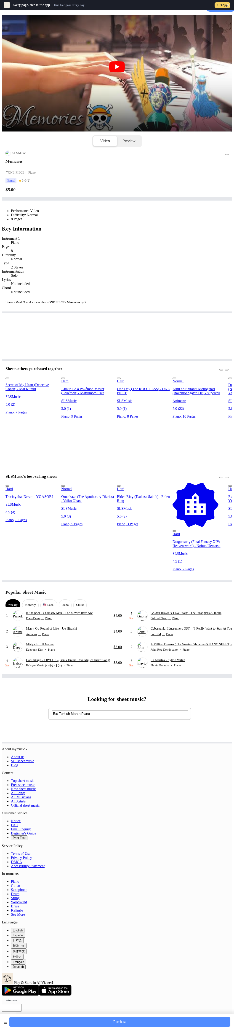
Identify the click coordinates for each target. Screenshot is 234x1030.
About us (17, 757)
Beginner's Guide (23, 833)
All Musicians (21, 797)
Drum (15, 894)
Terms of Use (20, 854)
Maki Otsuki (23, 302)
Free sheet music (23, 785)
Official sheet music (25, 805)
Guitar (15, 886)
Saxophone (19, 890)
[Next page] (225, 592)
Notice (16, 821)
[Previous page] (217, 592)
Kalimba (17, 910)
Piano (15, 881)
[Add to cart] (5, 1023)
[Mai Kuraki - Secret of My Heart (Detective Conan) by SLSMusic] (31, 377)
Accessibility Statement (28, 866)
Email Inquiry (21, 829)
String (15, 898)
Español (18, 935)
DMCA (16, 862)
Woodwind (19, 902)
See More (18, 914)
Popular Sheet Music (25, 592)
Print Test (19, 838)
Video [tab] (105, 141)
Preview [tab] (129, 141)
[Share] (227, 154)
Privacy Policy (21, 858)
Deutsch (18, 966)
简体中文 (19, 951)
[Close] (228, 5)
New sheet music (23, 789)
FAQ (14, 825)
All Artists (18, 801)
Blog (14, 765)
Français (18, 962)
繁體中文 (19, 945)
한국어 (17, 956)
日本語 (17, 940)
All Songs (18, 793)
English (18, 930)
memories (40, 302)
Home (9, 302)
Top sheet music (22, 781)
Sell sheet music (22, 761)
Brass (15, 906)
